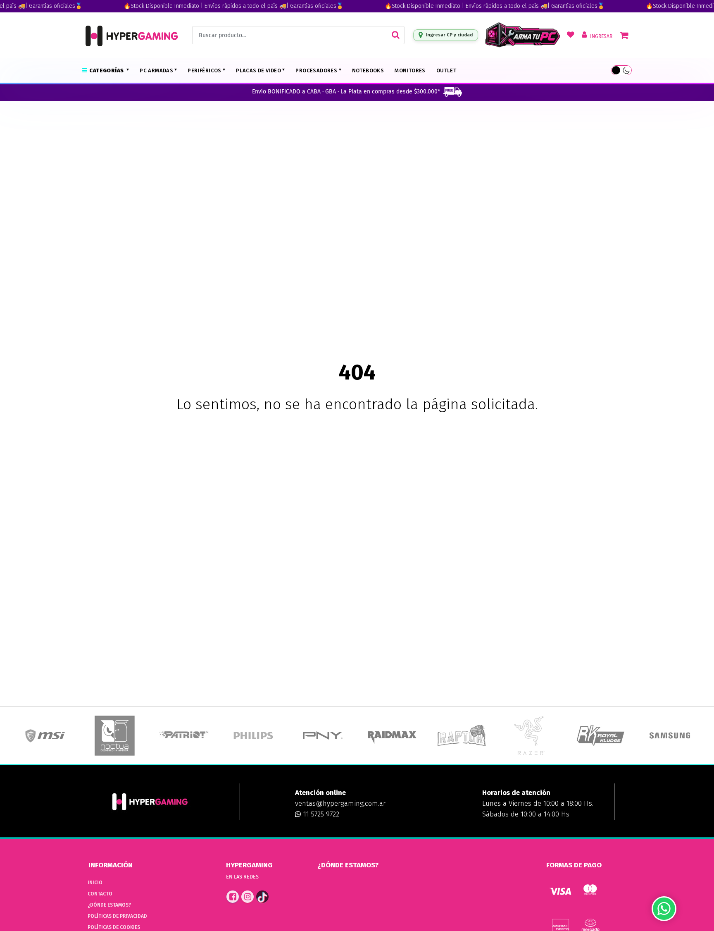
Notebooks (368, 70)
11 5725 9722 (320, 814)
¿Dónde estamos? (109, 905)
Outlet (446, 70)
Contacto (100, 894)
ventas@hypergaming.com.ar (340, 803)
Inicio (95, 883)
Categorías (107, 70)
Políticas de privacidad (117, 916)
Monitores (410, 70)
